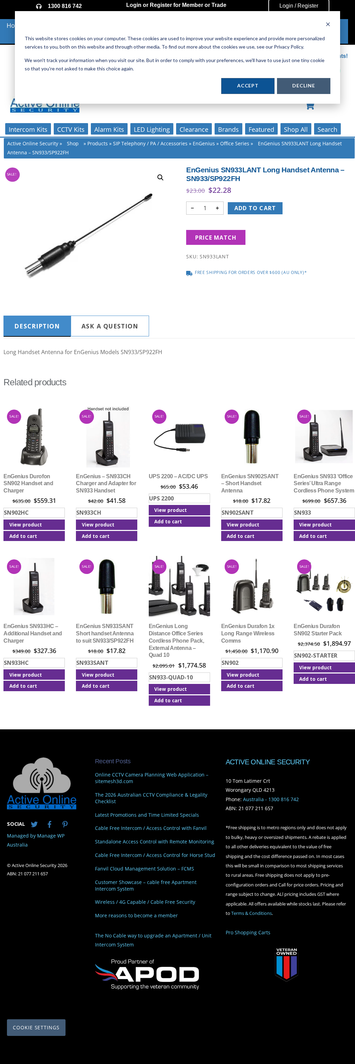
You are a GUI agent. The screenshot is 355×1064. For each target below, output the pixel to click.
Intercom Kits (28, 129)
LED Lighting (152, 129)
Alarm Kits (109, 129)
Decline (303, 85)
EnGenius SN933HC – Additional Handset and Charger (32, 633)
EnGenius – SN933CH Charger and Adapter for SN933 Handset (106, 483)
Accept (248, 85)
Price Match (215, 237)
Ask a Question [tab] (109, 326)
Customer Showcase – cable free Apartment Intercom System (146, 885)
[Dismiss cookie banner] (328, 25)
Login (133, 5)
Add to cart (255, 208)
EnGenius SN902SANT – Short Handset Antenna (249, 483)
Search (327, 129)
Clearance (194, 129)
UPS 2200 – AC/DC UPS (178, 476)
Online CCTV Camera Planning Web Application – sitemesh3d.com (151, 778)
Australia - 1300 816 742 (271, 799)
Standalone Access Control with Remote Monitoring (154, 842)
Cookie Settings (36, 1027)
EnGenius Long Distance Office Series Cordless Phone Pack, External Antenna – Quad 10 (176, 640)
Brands (228, 129)
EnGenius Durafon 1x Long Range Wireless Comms (248, 633)
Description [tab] (37, 326)
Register (161, 5)
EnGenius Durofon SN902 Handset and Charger (28, 483)
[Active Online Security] (41, 806)
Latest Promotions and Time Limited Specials (147, 815)
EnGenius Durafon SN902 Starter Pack (317, 629)
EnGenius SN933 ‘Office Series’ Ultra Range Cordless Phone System (324, 483)
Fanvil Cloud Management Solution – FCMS (144, 869)
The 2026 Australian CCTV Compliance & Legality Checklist (151, 798)
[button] (160, 177)
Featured (261, 129)
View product (25, 524)
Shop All (296, 129)
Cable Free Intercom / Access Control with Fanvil (151, 828)
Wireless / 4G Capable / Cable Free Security (145, 902)
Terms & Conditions (251, 913)
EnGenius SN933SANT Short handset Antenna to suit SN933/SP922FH (104, 633)
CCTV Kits (71, 129)
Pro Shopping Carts (248, 932)
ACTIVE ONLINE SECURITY (268, 762)
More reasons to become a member (136, 916)
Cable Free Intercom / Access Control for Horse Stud (155, 855)
